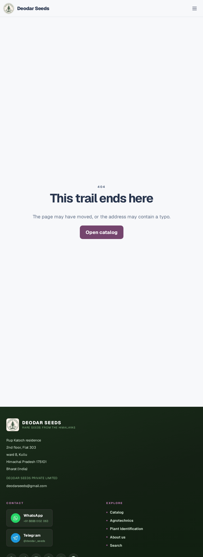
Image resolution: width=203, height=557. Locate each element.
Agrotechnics (121, 520)
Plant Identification (126, 528)
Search (116, 545)
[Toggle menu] (194, 8)
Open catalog (102, 232)
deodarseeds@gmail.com (26, 486)
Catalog (116, 512)
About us (117, 537)
